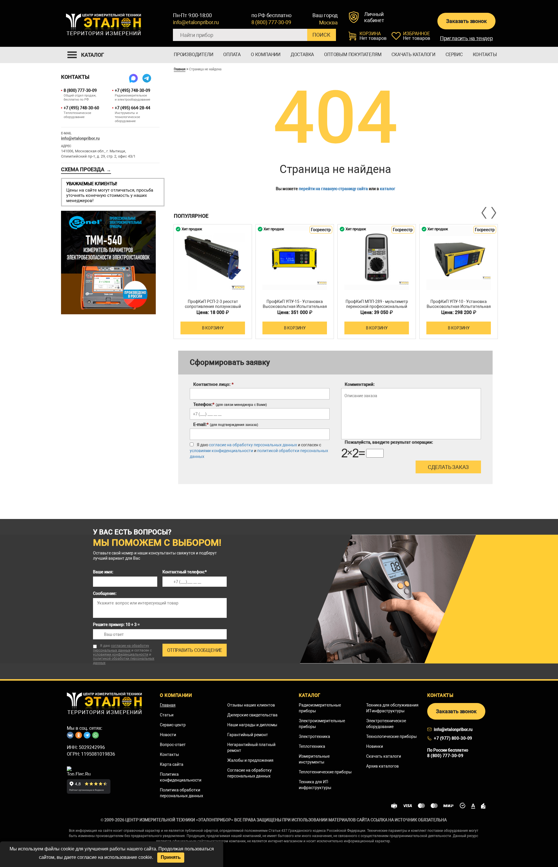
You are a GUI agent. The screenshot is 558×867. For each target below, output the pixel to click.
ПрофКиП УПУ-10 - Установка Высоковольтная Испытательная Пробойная (459, 306)
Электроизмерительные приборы (322, 723)
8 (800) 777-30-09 (271, 22)
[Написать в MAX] (133, 78)
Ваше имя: (103, 572)
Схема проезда (86, 169)
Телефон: (230, 404)
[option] (213, 281)
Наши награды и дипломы (252, 724)
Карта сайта (171, 764)
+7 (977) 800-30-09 (453, 738)
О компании (265, 54)
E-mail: (225, 424)
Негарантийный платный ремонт (251, 747)
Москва (328, 22)
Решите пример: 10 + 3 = (116, 624)
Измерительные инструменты (314, 759)
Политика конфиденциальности (180, 777)
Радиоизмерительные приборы (320, 708)
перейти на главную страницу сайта (333, 188)
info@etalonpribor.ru (196, 22)
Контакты (485, 54)
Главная (179, 69)
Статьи (167, 715)
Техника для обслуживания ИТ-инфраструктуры (392, 708)
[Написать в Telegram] (146, 78)
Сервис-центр (173, 724)
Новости (168, 734)
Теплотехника (312, 746)
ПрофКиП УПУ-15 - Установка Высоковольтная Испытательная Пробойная (295, 306)
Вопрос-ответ (173, 744)
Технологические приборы (391, 736)
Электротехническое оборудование (386, 723)
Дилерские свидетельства (252, 715)
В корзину (213, 328)
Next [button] (493, 213)
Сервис (454, 54)
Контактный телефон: (184, 572)
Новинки (374, 746)
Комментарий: (360, 384)
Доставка (302, 54)
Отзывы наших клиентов (251, 705)
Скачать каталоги (413, 54)
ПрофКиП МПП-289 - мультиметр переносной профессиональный (377, 304)
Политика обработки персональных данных (181, 793)
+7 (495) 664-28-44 (132, 108)
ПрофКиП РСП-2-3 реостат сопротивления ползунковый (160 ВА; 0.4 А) (213, 306)
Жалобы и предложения (250, 760)
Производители (193, 54)
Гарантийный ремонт (247, 734)
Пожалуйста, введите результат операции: (389, 442)
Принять (171, 857)
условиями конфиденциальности (221, 450)
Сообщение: (105, 593)
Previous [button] (484, 213)
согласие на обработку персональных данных (253, 445)
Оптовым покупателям (352, 54)
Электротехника (314, 736)
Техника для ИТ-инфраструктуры (315, 784)
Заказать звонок (466, 21)
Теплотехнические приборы (325, 772)
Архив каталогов (382, 766)
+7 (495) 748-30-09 (132, 90)
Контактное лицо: (213, 384)
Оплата (232, 54)
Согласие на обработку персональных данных (249, 773)
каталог (387, 188)
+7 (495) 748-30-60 (81, 108)
